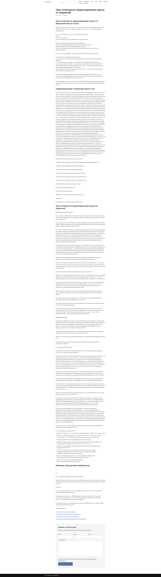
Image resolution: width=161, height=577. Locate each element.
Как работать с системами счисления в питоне (68, 514)
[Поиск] (75, 2)
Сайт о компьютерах (83, 3)
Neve (46, 575)
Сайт (90, 534)
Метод (100, 1)
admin (60, 15)
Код (96, 1)
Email (75, 534)
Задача (80, 1)
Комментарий (61, 540)
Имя (59, 534)
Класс (92, 1)
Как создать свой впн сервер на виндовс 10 (68, 516)
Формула (106, 1)
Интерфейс (86, 1)
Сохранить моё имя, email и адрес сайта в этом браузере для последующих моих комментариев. (77, 560)
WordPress (56, 575)
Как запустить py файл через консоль (66, 512)
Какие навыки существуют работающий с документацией (71, 519)
